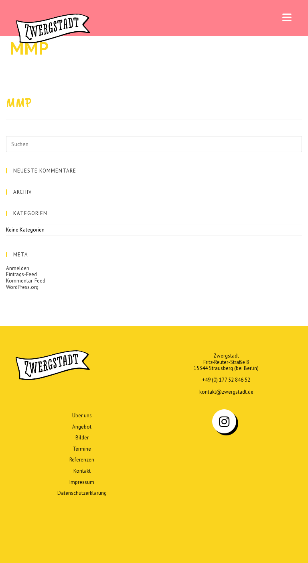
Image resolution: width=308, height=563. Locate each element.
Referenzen (81, 459)
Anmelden (17, 268)
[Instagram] (224, 421)
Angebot (81, 426)
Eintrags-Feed (21, 274)
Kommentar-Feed (25, 280)
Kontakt (82, 470)
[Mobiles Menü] (287, 17)
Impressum (81, 482)
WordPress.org (22, 287)
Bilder (82, 437)
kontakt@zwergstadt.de (226, 391)
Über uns (82, 415)
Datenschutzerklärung (82, 493)
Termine (82, 448)
